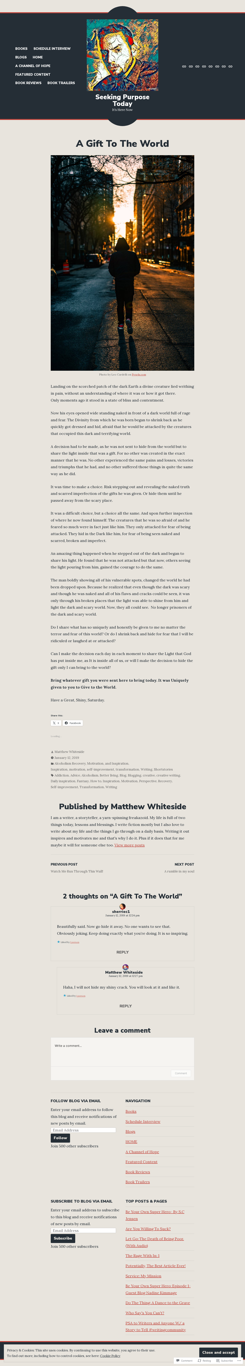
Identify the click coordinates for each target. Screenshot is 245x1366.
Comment (181, 1073)
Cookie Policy (110, 1356)
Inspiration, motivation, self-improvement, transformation (95, 769)
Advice (75, 775)
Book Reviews (28, 83)
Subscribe (63, 1238)
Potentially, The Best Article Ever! (156, 1265)
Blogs (21, 57)
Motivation (129, 781)
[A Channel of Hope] (210, 66)
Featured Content (33, 74)
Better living (109, 775)
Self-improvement (64, 787)
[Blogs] (197, 66)
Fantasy (83, 781)
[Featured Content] (217, 66)
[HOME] (204, 66)
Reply (123, 952)
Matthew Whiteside (69, 752)
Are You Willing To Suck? (148, 1228)
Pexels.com (139, 374)
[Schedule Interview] (191, 66)
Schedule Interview (52, 49)
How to (95, 781)
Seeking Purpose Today (122, 100)
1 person (74, 942)
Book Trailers (61, 83)
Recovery (165, 781)
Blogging (134, 775)
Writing (111, 787)
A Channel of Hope (32, 66)
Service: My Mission (143, 1275)
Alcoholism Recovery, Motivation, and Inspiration (91, 763)
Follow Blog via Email (76, 1101)
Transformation (92, 787)
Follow (60, 1138)
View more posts (129, 845)
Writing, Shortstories (157, 769)
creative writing (168, 775)
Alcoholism (90, 775)
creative (149, 775)
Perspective (148, 781)
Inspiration (111, 781)
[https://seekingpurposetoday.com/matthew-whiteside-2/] (184, 66)
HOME (38, 57)
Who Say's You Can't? (145, 1312)
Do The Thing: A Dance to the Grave (158, 1302)
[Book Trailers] (230, 66)
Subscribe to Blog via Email (82, 1201)
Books (21, 49)
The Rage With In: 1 (142, 1255)
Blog (123, 775)
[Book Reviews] (223, 66)
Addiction (62, 775)
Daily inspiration (63, 781)
